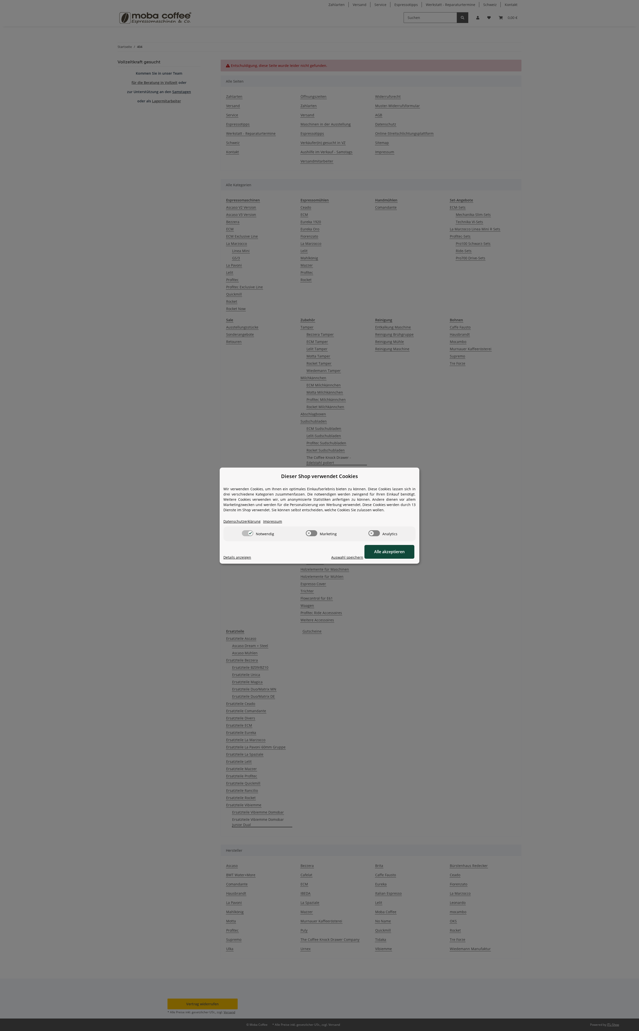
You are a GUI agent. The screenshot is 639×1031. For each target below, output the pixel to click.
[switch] (247, 533)
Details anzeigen (237, 557)
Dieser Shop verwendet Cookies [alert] (319, 476)
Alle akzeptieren (389, 551)
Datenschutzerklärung (242, 521)
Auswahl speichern (347, 557)
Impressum (272, 521)
